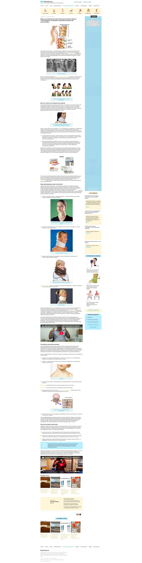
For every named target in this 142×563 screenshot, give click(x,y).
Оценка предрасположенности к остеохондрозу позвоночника (93, 23)
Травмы (90, 5)
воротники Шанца (45, 285)
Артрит (41, 5)
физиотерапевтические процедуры (62, 76)
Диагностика (96, 5)
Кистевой (54, 13)
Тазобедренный (88, 13)
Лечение (77, 5)
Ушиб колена (89, 317)
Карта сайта (46, 558)
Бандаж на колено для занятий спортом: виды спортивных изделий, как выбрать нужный (92, 271)
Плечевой (79, 13)
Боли (51, 5)
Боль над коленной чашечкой (92, 321)
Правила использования (53, 558)
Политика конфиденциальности (45, 561)
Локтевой (71, 13)
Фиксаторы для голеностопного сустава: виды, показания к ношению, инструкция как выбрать (92, 287)
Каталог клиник (88, 2)
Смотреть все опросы (93, 310)
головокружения (71, 53)
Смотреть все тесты (93, 188)
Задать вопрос (93, 327)
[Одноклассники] (78, 514)
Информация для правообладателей (57, 559)
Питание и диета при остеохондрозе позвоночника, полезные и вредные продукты (91, 197)
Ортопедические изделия (67, 5)
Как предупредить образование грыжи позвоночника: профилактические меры (71, 504)
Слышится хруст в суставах (92, 319)
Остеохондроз (84, 5)
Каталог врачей (79, 2)
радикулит (44, 385)
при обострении (72, 310)
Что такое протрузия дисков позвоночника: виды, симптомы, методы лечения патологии (72, 501)
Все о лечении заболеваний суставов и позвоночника (53, 2)
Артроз (46, 5)
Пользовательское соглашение (45, 559)
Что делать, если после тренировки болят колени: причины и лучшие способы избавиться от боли (92, 212)
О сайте (41, 558)
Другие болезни (57, 5)
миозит (43, 387)
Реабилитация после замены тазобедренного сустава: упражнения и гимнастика (92, 227)
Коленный (62, 13)
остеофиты (76, 190)
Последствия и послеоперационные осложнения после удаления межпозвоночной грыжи (72, 507)
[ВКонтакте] (77, 514)
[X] (80, 514)
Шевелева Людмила (54, 501)
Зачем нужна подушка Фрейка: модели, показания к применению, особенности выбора (92, 304)
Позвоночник (96, 13)
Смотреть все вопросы (93, 324)
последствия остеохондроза (65, 390)
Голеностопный (45, 13)
